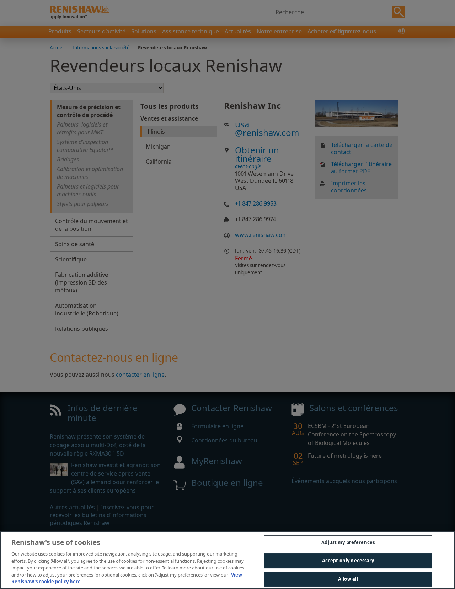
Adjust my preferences (348, 542)
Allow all (348, 579)
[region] (227, 560)
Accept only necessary (348, 560)
